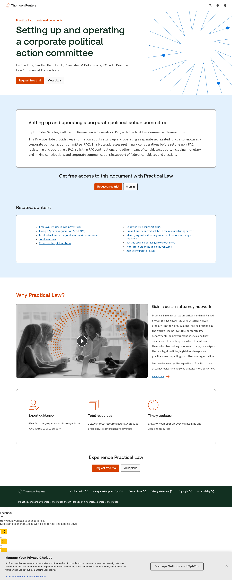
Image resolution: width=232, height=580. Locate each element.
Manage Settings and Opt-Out (108, 491)
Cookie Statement (15, 576)
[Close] (226, 566)
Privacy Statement (36, 576)
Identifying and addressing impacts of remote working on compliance (161, 236)
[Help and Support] (217, 5)
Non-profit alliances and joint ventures (149, 246)
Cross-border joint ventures (55, 243)
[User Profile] (225, 5)
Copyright (184, 491)
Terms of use (135, 491)
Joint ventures (47, 239)
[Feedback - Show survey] (2, 517)
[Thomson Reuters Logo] (21, 5)
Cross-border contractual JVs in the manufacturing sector (160, 231)
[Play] (82, 341)
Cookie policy (77, 491)
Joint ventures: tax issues (141, 251)
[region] (116, 566)
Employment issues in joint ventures (60, 227)
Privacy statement (160, 491)
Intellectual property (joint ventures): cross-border (69, 235)
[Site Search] (210, 5)
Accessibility (203, 491)
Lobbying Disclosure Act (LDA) (144, 227)
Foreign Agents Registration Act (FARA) (62, 231)
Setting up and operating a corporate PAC (151, 242)
